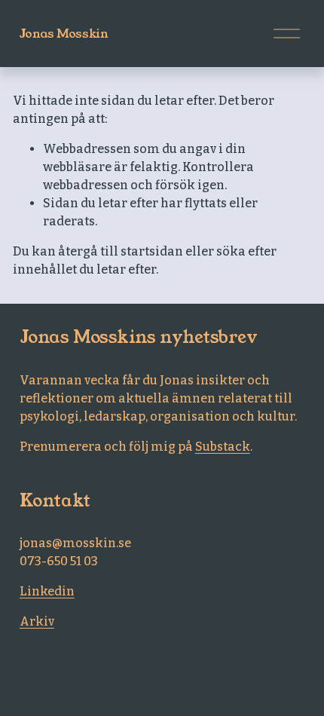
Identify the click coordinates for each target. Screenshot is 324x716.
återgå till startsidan (120, 251)
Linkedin (47, 591)
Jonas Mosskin (64, 33)
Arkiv (37, 621)
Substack (222, 446)
